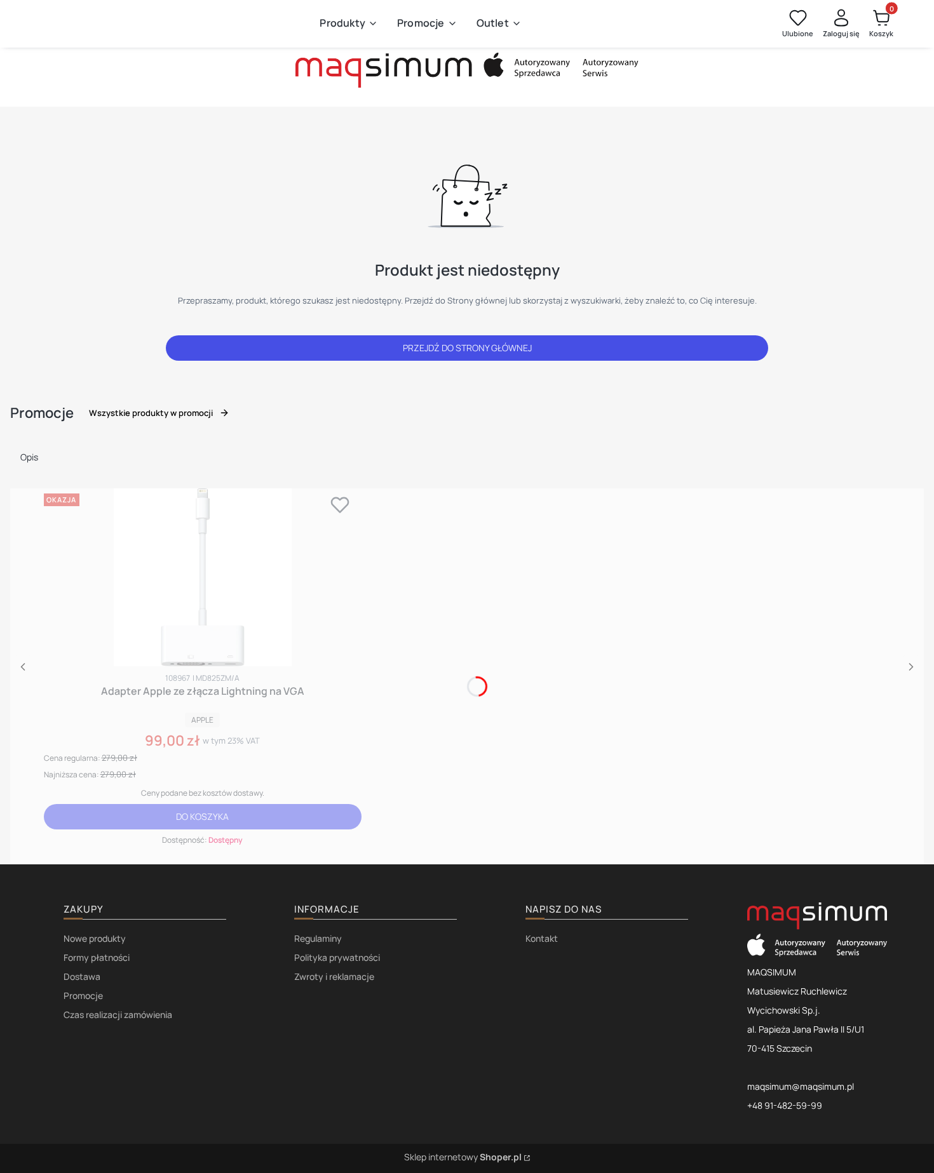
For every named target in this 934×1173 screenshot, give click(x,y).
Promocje (83, 995)
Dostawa (82, 976)
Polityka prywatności (337, 957)
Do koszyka (202, 816)
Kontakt (541, 938)
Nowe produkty (95, 938)
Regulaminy (318, 938)
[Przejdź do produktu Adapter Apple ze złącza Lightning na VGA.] (203, 577)
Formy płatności (97, 957)
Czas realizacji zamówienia (118, 1015)
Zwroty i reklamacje (334, 976)
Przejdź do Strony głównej (467, 348)
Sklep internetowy (463, 1157)
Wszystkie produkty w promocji (151, 413)
